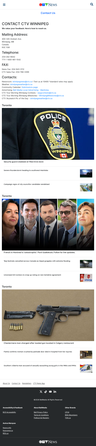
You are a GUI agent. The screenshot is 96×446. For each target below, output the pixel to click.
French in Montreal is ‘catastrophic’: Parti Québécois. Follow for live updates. (39, 252)
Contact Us (16, 383)
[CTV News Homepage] (48, 4)
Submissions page (30, 87)
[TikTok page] (45, 391)
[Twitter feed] (41, 391)
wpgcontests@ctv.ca (47, 93)
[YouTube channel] (50, 391)
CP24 (67, 412)
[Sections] (4, 4)
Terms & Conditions (41, 415)
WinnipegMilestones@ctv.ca (51, 95)
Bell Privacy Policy (41, 412)
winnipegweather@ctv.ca (21, 84)
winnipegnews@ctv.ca (22, 81)
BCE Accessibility (9, 412)
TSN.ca (68, 418)
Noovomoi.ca (8, 431)
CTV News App (39, 383)
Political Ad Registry (41, 418)
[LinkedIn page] (55, 391)
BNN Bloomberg (71, 415)
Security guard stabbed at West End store (23, 162)
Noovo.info (7, 428)
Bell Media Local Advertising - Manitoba (31, 90)
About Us (6, 383)
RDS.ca (5, 433)
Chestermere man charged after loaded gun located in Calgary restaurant (39, 343)
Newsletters (26, 383)
